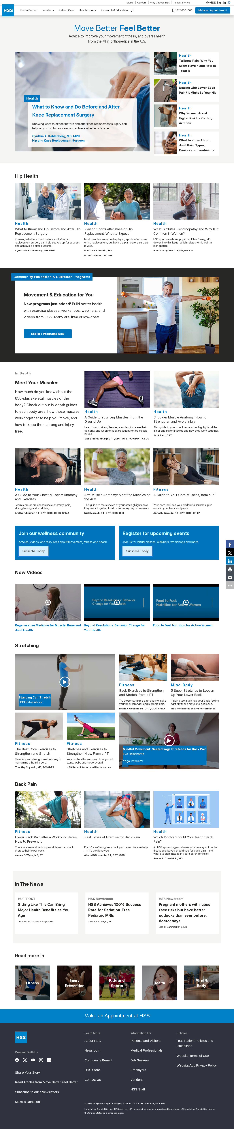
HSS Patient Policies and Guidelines (195, 1043)
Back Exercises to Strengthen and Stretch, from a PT (141, 693)
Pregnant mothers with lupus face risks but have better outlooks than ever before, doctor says (184, 912)
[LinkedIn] (51, 1060)
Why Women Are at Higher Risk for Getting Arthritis (195, 118)
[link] (230, 544)
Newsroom (92, 1050)
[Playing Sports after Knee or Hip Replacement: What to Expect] (117, 201)
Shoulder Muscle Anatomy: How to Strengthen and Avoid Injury (180, 419)
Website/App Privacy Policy (197, 1065)
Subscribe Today (33, 551)
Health (185, 56)
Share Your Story (27, 1072)
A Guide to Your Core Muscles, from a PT (184, 495)
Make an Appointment (212, 10)
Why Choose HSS (160, 2)
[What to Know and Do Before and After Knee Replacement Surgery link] (82, 101)
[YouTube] (35, 1060)
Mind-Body (182, 685)
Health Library (87, 10)
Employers (138, 1070)
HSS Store (92, 1070)
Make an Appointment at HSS (117, 1015)
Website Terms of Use (193, 1056)
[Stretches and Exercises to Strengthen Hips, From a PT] (91, 726)
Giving (130, 2)
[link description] (168, 315)
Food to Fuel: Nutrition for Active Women (182, 625)
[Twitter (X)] (27, 1060)
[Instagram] (43, 1060)
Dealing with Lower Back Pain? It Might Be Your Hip (197, 90)
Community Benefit (98, 1060)
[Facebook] (19, 1060)
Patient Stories (182, 2)
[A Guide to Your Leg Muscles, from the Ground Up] (117, 389)
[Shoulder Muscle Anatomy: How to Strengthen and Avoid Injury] (186, 389)
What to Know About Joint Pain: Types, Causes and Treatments (196, 145)
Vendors (137, 1080)
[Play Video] (48, 602)
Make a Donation (27, 1102)
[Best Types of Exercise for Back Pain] (117, 809)
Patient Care (66, 10)
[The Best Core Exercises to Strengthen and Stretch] (39, 726)
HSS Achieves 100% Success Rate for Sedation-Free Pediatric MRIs (114, 910)
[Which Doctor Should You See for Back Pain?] (186, 809)
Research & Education (114, 10)
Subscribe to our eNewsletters (37, 1092)
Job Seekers (140, 1060)
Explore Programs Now (48, 334)
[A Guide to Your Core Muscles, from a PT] (186, 466)
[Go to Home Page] (21, 1037)
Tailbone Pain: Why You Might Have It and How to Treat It (197, 65)
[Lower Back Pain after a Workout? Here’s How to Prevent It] (48, 809)
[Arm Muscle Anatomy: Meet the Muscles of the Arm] (117, 466)
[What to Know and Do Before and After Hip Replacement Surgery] (48, 201)
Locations (48, 10)
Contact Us (92, 1080)
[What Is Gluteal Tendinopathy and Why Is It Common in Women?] (186, 201)
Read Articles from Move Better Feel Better (46, 1082)
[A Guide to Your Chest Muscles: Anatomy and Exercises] (48, 466)
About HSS (92, 1041)
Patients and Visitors (146, 1041)
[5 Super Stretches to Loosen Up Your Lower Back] (195, 667)
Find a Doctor (28, 10)
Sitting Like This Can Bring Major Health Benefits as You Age (43, 910)
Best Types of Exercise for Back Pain (112, 837)
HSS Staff (138, 1089)
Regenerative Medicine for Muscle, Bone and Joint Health (48, 627)
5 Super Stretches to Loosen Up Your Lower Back (192, 693)
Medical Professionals (147, 1050)
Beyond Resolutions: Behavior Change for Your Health (114, 627)
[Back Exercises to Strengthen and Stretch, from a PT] (143, 667)
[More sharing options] (230, 585)
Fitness (161, 489)
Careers (141, 2)
